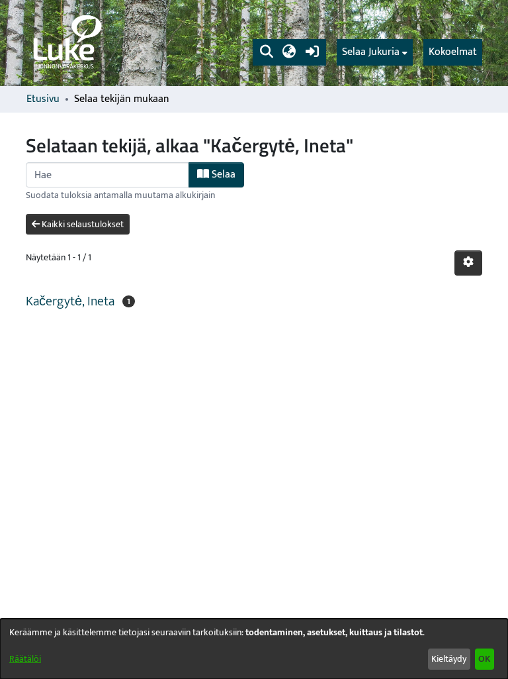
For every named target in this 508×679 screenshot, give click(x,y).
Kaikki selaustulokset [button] (82, 224)
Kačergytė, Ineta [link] (70, 301)
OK (484, 658)
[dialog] (254, 649)
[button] (266, 52)
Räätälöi (25, 659)
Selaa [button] (222, 174)
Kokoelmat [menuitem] (453, 52)
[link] (66, 43)
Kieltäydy (448, 658)
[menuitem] (375, 52)
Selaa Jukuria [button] (371, 52)
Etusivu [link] (43, 99)
